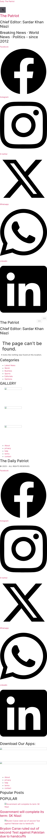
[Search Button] (3, 10)
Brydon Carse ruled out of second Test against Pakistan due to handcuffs (22, 832)
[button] (0, 6)
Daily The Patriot (7, 1)
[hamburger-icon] (44, 318)
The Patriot (9, 16)
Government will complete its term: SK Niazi (22, 814)
